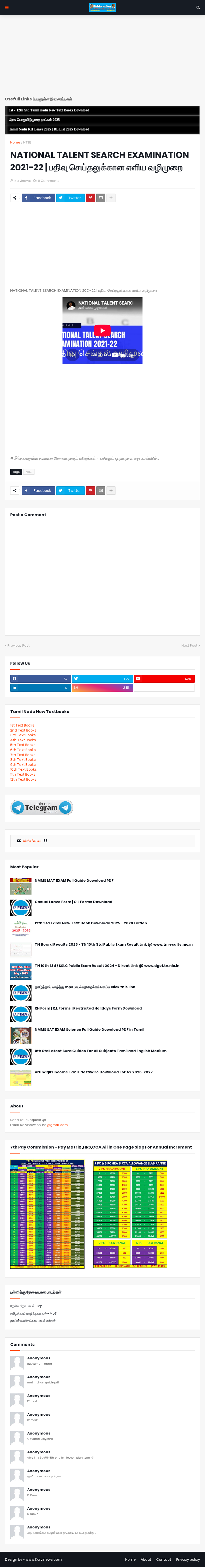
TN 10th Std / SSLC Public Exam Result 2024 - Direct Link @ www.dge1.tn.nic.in (107, 965)
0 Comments (49, 180)
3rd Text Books (23, 735)
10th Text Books (23, 769)
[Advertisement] (102, 58)
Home (15, 142)
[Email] (100, 198)
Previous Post (19, 645)
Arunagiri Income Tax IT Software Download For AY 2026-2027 (94, 1072)
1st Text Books (22, 725)
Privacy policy (188, 1559)
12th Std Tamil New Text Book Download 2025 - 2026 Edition (91, 923)
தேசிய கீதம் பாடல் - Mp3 (27, 1306)
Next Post (190, 645)
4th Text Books (23, 740)
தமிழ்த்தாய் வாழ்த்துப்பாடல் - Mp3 (33, 1313)
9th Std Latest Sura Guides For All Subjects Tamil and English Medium (100, 1051)
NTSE (27, 142)
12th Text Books (23, 779)
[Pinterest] (90, 198)
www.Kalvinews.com (44, 1559)
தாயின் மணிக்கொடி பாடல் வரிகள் (33, 1320)
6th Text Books (23, 749)
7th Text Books (23, 754)
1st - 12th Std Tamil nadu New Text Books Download (49, 110)
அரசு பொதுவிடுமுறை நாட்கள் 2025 (34, 120)
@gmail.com (57, 1124)
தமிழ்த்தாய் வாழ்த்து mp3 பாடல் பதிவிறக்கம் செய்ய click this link (85, 987)
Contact (163, 1559)
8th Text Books (23, 759)
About (146, 1559)
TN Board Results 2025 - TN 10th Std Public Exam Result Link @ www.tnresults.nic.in (114, 944)
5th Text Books (23, 744)
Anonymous (38, 1358)
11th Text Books (23, 774)
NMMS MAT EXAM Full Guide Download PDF (74, 880)
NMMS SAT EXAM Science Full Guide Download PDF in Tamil (89, 1029)
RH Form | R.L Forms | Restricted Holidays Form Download (88, 1008)
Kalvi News (32, 840)
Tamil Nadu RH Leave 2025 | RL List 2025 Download (49, 129)
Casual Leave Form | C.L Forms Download (73, 902)
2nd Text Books (23, 730)
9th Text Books (23, 764)
